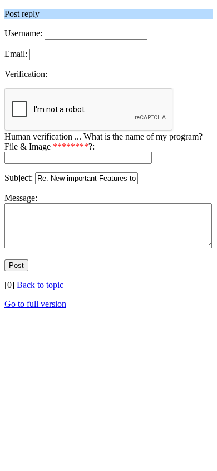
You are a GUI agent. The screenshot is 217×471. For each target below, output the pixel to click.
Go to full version (35, 304)
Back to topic (40, 285)
